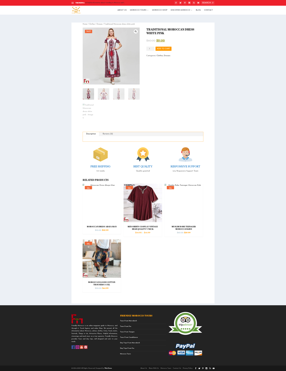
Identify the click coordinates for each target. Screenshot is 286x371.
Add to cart (163, 49)
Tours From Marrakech (128, 321)
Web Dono (108, 368)
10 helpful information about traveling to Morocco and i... (105, 3)
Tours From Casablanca (129, 337)
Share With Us (154, 368)
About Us (122, 10)
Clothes (92, 24)
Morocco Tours (138, 10)
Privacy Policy (187, 368)
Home (85, 24)
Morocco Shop (159, 10)
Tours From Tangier (127, 332)
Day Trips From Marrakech (130, 343)
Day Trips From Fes (127, 348)
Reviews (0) (108, 134)
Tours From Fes (125, 326)
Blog (198, 10)
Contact (208, 10)
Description (91, 134)
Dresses (99, 24)
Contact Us (177, 368)
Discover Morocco (180, 10)
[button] (136, 31)
